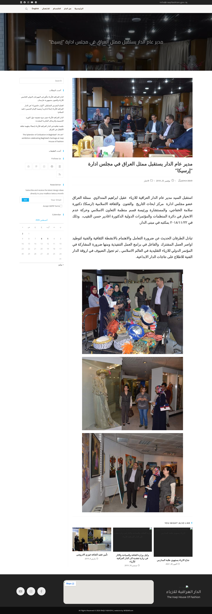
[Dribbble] (28, 166)
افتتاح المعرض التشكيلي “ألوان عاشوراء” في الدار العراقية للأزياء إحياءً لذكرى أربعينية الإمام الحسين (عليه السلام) (42, 109)
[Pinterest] (36, 166)
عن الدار (67, 9)
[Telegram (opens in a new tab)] (35, 2)
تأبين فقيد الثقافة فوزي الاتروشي (91, 554)
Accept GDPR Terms (51, 206)
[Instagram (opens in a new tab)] (28, 2)
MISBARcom (128, 610)
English (35, 9)
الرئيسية (79, 9)
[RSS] (59, 174)
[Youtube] (20, 591)
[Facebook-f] (41, 591)
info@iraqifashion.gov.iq (176, 2)
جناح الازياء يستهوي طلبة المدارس (173, 560)
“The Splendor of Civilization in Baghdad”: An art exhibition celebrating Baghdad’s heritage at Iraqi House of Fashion (43, 138)
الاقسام (57, 9)
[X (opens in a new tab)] (21, 2)
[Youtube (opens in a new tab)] (32, 2)
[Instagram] (44, 166)
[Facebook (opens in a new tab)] (25, 2)
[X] (59, 166)
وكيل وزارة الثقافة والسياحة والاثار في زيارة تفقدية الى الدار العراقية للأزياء (132, 558)
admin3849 (187, 180)
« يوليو (61, 264)
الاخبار (146, 180)
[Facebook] (51, 166)
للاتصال (46, 9)
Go (25, 200)
